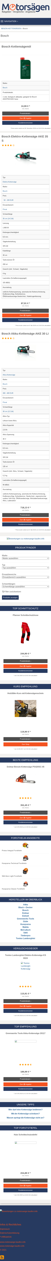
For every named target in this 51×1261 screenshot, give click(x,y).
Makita (26, 927)
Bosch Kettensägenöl (16, 46)
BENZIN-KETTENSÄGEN (11, 28)
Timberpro (25, 936)
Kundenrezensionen (25, 123)
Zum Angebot (25, 118)
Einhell (25, 916)
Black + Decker (25, 907)
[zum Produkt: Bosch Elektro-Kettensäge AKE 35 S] (25, 158)
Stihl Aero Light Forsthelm (12, 876)
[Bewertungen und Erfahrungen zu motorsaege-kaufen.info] (25, 539)
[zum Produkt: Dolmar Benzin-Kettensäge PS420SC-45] (25, 778)
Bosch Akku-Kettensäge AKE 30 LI (25, 333)
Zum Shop (25, 744)
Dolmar (25, 913)
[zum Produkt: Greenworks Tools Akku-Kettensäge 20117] (25, 1051)
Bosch (25, 910)
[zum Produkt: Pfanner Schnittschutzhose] (25, 632)
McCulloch (26, 930)
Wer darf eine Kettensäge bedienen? (25, 1110)
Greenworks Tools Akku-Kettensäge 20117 (25, 1033)
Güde (25, 921)
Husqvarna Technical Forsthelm (14, 863)
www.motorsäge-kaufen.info (12, 1246)
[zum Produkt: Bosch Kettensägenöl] (25, 68)
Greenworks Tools (25, 919)
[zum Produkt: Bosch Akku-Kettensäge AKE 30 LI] (25, 353)
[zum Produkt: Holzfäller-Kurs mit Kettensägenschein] (25, 708)
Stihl (25, 933)
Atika (25, 905)
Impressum (5, 1229)
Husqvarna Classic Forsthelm (13, 889)
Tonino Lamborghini (25, 938)
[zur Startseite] (25, 8)
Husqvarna (25, 924)
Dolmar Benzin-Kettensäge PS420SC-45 (25, 767)
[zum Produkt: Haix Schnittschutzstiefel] (25, 1152)
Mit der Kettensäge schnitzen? (25, 1114)
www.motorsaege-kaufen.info (13, 1242)
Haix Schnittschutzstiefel (25, 1135)
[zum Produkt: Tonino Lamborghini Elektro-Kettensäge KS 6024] (25, 972)
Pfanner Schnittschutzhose (25, 615)
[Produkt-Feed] (2, 1257)
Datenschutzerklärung (9, 1233)
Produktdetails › (25, 113)
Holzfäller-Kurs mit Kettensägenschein (25, 693)
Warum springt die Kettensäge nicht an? (25, 1118)
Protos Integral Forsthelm (12, 850)
